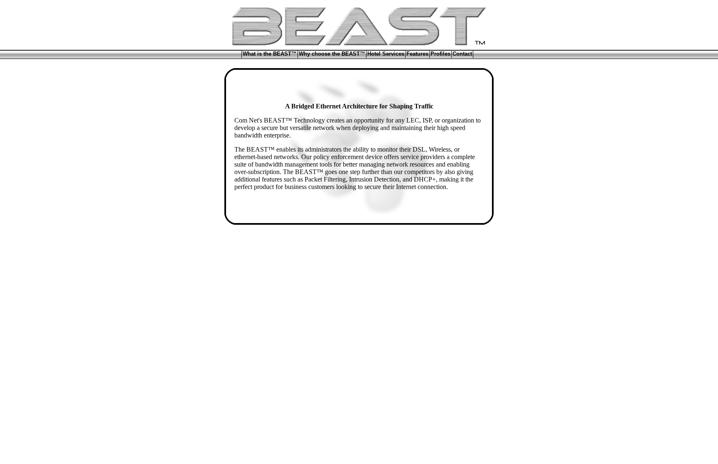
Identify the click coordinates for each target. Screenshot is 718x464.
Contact (462, 54)
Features (417, 54)
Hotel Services (385, 54)
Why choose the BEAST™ (332, 54)
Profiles (440, 54)
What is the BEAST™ (270, 54)
